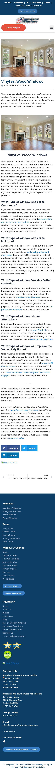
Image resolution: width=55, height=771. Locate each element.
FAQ (27, 3)
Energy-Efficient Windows (14, 623)
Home (5, 606)
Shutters (6, 572)
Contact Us (8, 633)
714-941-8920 (10, 715)
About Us (8, 3)
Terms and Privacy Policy (14, 636)
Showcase (36, 3)
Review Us (37, 6)
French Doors (9, 535)
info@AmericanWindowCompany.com (20, 725)
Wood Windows (10, 518)
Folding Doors (9, 532)
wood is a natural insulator (27, 297)
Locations (19, 6)
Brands (6, 613)
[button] (52, 27)
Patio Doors (8, 542)
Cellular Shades (10, 555)
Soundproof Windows (13, 626)
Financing (18, 3)
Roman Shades (10, 569)
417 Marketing (39, 767)
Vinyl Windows (9, 515)
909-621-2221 (11, 687)
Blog (28, 6)
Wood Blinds (8, 579)
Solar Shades (9, 576)
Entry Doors (8, 528)
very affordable (39, 330)
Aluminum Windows (12, 508)
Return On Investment (13, 630)
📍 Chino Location (11, 678)
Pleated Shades (10, 565)
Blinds (5, 552)
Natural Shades (10, 562)
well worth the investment (41, 339)
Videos (47, 3)
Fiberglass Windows (12, 511)
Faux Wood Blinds (11, 559)
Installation (8, 616)
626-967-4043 (12, 706)
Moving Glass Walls (11, 538)
